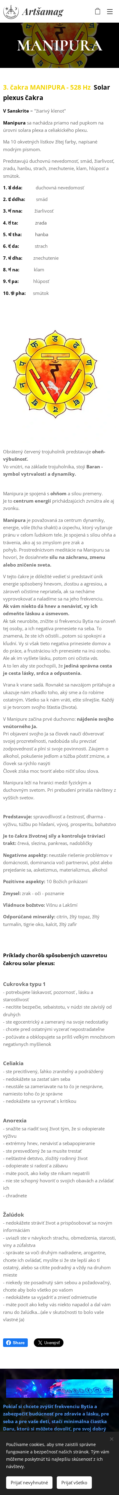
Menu (110, 11)
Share (19, 1342)
